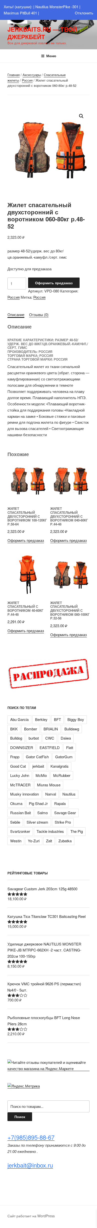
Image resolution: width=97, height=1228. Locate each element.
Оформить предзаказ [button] (25, 540)
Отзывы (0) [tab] (38, 314)
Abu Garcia (19, 719)
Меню (51, 55)
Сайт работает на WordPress (31, 1215)
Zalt (49, 840)
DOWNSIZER (21, 747)
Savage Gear (65, 812)
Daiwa (66, 738)
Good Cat (18, 766)
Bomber (30, 728)
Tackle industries (50, 831)
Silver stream (37, 822)
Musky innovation (24, 794)
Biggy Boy (75, 719)
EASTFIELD (50, 747)
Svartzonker (20, 831)
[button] (81, 116)
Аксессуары (32, 74)
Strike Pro (63, 822)
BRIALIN (51, 728)
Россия (27, 80)
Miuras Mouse (48, 784)
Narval (50, 794)
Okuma (16, 803)
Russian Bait (20, 812)
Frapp (14, 756)
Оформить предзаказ (54, 282)
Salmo (42, 812)
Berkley (41, 719)
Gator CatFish (37, 756)
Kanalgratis (59, 766)
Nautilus (69, 794)
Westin (15, 840)
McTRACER (20, 784)
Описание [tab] (15, 314)
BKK (14, 728)
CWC (49, 738)
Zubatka (65, 840)
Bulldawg (71, 728)
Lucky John (19, 775)
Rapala (60, 803)
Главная (13, 74)
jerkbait (38, 766)
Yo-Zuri (34, 840)
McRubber (61, 775)
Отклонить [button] (84, 12)
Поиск (19, 1116)
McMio (41, 775)
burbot (34, 738)
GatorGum (64, 756)
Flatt (69, 747)
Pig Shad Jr (38, 803)
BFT (57, 719)
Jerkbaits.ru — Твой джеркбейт (42, 33)
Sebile (15, 822)
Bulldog (16, 738)
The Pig (76, 831)
